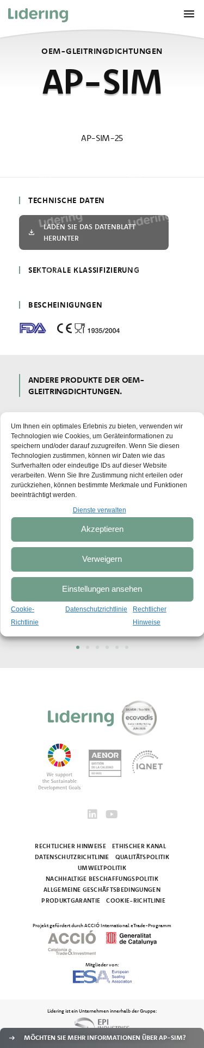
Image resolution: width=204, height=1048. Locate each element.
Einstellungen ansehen (102, 588)
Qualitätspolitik (142, 857)
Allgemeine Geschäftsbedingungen (102, 889)
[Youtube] (112, 814)
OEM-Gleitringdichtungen (101, 51)
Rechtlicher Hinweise (70, 846)
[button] (77, 647)
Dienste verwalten (99, 510)
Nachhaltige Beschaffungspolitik (102, 878)
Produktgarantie (70, 900)
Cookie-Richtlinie (135, 900)
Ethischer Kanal (139, 846)
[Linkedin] (92, 814)
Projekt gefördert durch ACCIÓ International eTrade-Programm (102, 925)
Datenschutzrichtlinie (96, 609)
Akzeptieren (102, 529)
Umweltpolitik (102, 868)
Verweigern (102, 558)
